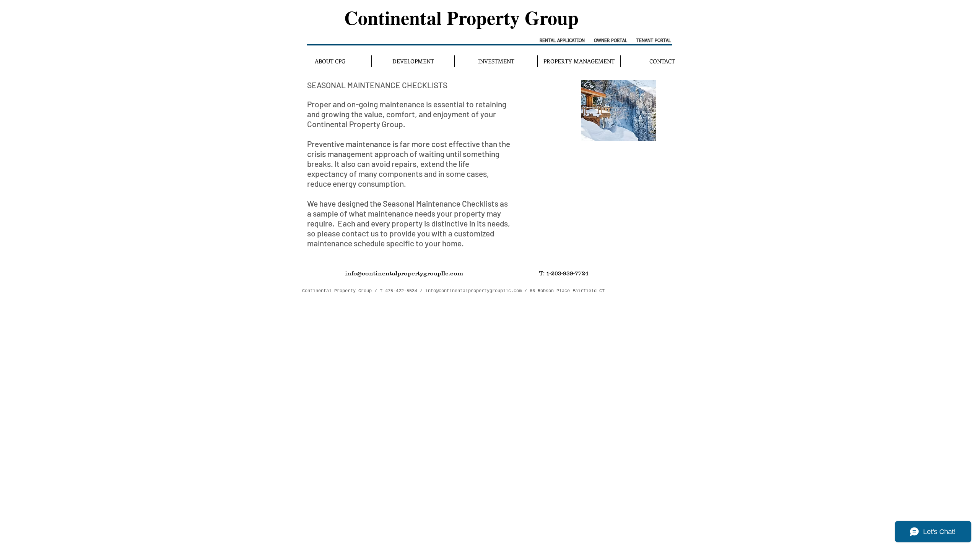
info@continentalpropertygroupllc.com (473, 291)
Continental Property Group (461, 17)
